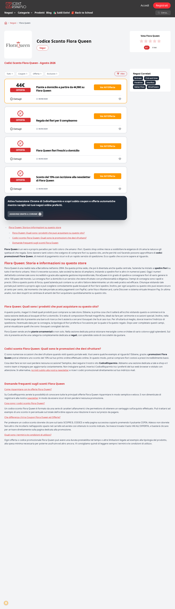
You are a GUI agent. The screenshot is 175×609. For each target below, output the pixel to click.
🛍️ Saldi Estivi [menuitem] (61, 12)
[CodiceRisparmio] (5, 23)
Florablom (138, 82)
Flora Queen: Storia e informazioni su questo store (35, 227)
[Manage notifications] (6, 603)
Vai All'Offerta (107, 87)
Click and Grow (151, 78)
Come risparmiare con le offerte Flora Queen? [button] (28, 389)
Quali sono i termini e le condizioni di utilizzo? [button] (27, 434)
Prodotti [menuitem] (40, 12)
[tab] (87, 389)
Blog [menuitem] (49, 12)
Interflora (150, 82)
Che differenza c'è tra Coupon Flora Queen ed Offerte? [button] (32, 417)
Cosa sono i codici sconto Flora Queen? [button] (24, 403)
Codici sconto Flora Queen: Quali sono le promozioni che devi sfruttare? (49, 237)
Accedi (145, 5)
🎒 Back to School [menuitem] (82, 12)
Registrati (162, 5)
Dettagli (17, 98)
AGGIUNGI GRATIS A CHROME (23, 214)
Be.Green (138, 78)
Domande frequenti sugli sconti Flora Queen (35, 242)
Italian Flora (139, 87)
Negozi (8, 12)
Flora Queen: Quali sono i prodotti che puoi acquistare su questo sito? (48, 232)
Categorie (24, 12)
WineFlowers (153, 87)
